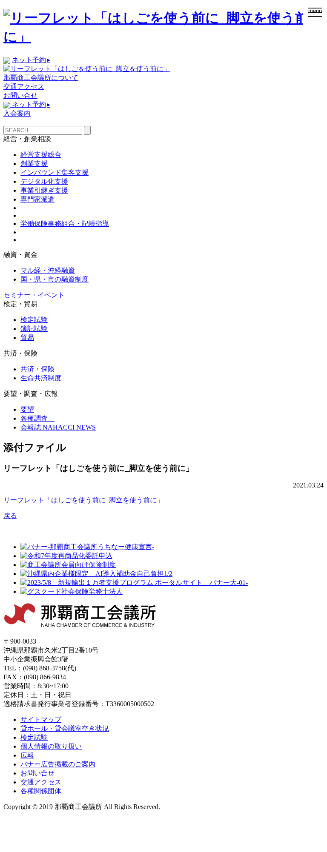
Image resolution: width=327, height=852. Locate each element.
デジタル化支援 (44, 181)
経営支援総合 (40, 154)
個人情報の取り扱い (51, 746)
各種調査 (37, 418)
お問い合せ (20, 95)
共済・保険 (37, 369)
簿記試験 (34, 328)
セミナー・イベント (34, 295)
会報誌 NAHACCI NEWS (58, 427)
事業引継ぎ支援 (44, 190)
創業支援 (34, 163)
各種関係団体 (40, 791)
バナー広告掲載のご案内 (57, 764)
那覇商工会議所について (40, 77)
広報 (27, 755)
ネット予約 (31, 59)
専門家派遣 (37, 199)
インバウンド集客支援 (54, 172)
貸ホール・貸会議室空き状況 (64, 728)
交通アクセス (23, 86)
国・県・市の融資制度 (54, 279)
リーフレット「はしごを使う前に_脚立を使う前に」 (83, 500)
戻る (10, 515)
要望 (27, 409)
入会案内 (17, 113)
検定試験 (34, 319)
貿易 (27, 337)
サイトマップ (40, 719)
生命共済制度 (40, 378)
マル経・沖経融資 (47, 270)
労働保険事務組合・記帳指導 (64, 223)
